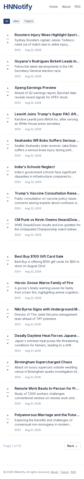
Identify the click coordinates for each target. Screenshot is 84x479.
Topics (28, 21)
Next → (72, 446)
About (66, 6)
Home (53, 6)
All (6, 21)
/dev (16, 21)
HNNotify (17, 6)
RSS (78, 6)
